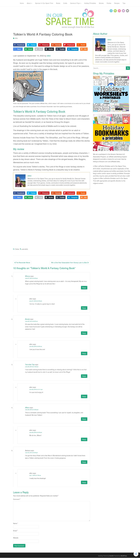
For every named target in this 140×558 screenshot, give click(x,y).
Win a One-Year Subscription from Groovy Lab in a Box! (69, 263)
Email (15, 531)
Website (15, 538)
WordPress (124, 556)
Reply (84, 288)
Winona (27, 276)
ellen (16, 38)
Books (17, 249)
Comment (16, 499)
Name (15, 523)
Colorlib (111, 556)
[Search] (128, 68)
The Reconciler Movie (22, 263)
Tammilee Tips (30, 364)
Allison (27, 407)
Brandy (27, 319)
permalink (25, 249)
